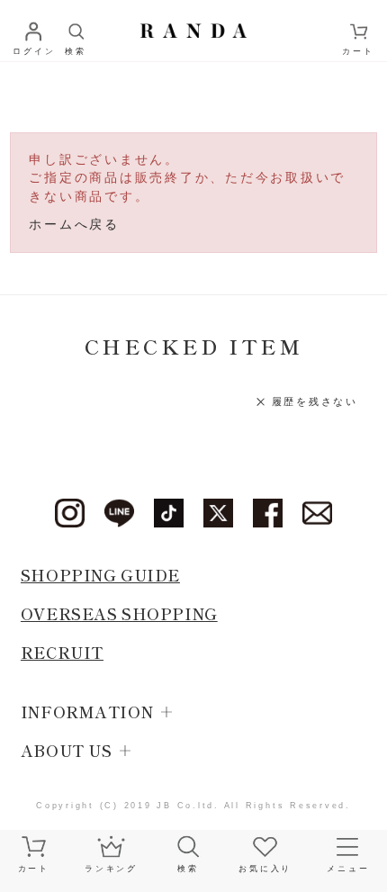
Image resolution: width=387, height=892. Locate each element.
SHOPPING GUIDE (100, 574)
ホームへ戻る (74, 224)
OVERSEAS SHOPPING (119, 613)
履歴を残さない (314, 401)
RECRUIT (62, 652)
